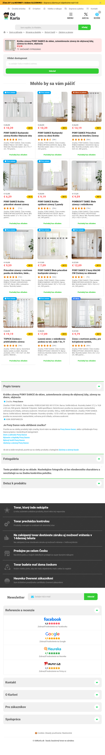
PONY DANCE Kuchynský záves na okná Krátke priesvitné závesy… (50, 136)
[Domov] (4, 32)
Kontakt (94, 9)
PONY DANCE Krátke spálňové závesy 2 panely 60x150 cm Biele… (50, 204)
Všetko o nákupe (54, 9)
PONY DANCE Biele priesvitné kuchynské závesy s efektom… (52, 273)
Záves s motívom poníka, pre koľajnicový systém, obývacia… (86, 342)
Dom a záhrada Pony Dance (15, 435)
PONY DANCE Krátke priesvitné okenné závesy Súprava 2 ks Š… (16, 204)
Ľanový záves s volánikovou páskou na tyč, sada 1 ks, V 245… (51, 342)
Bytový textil (50, 32)
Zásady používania (53, 733)
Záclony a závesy (66, 32)
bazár (48, 741)
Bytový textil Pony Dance (14, 440)
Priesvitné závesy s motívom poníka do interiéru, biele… (18, 271)
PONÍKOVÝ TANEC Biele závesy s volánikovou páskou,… (84, 204)
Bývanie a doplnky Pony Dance (16, 437)
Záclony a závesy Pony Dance (16, 443)
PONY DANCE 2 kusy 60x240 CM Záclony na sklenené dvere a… (86, 273)
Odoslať (52, 71)
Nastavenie (67, 733)
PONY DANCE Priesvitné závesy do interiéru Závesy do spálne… (85, 136)
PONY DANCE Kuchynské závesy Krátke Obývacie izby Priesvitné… (18, 136)
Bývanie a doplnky (33, 32)
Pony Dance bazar (68, 429)
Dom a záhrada (15, 32)
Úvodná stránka (18, 9)
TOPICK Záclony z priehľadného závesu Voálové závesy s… (14, 342)
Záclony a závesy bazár (69, 450)
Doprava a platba (76, 9)
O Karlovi (36, 9)
